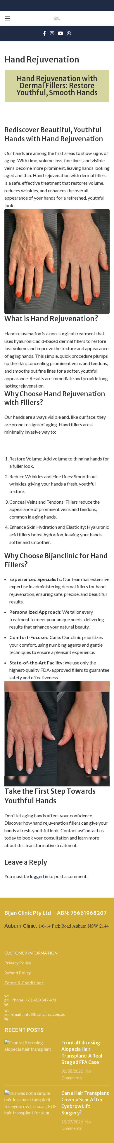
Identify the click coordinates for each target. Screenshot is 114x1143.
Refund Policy (17, 972)
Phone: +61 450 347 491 (33, 999)
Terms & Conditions (24, 982)
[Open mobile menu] (7, 18)
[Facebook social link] (44, 33)
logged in (39, 876)
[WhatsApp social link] (69, 33)
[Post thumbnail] (30, 1060)
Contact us (93, 830)
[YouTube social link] (60, 33)
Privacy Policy (17, 962)
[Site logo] (57, 17)
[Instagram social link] (52, 33)
